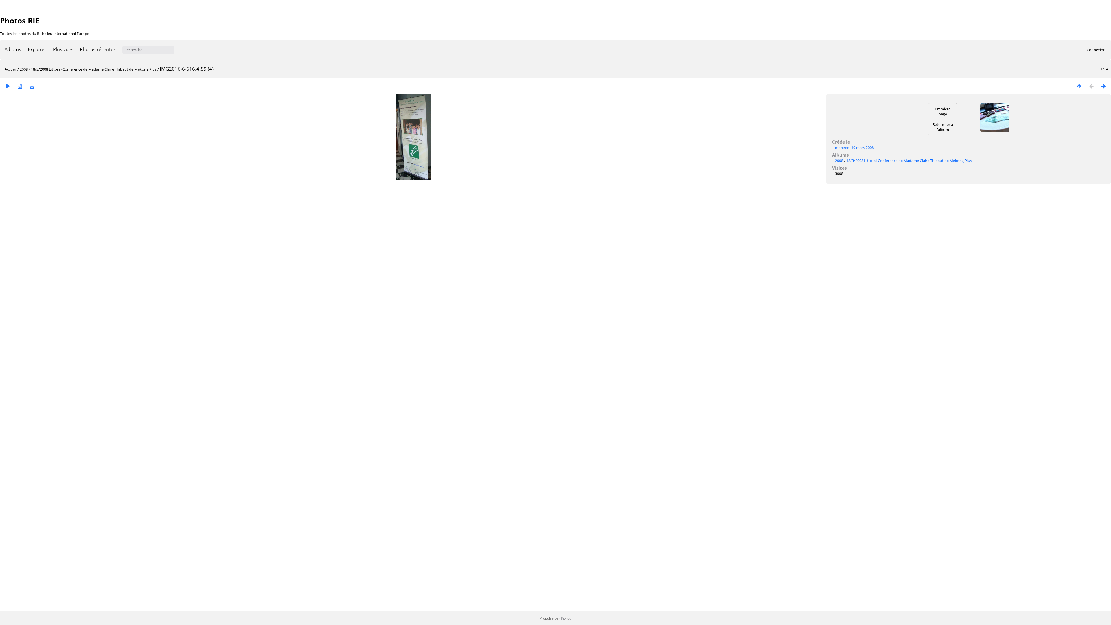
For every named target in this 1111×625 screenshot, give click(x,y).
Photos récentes (98, 49)
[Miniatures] (1079, 86)
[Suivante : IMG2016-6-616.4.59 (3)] (1103, 86)
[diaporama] (7, 86)
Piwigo (566, 618)
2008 (24, 69)
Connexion (1096, 49)
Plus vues (63, 49)
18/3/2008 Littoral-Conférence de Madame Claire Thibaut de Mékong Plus (94, 69)
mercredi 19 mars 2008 (854, 147)
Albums (13, 49)
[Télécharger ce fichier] (32, 86)
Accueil (10, 69)
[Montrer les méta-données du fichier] (20, 86)
